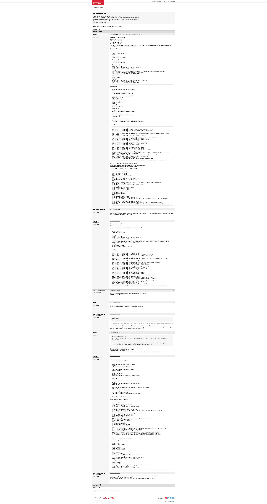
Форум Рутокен (96, 26)
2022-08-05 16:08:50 (115, 473)
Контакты (173, 1)
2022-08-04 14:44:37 (115, 302)
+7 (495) (103, 497)
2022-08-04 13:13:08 (115, 290)
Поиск (101, 7)
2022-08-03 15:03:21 (115, 209)
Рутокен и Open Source (105, 26)
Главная (95, 7)
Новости (159, 1)
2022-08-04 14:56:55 (115, 314)
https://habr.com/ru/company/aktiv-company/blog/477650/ (130, 328)
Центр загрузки (165, 1)
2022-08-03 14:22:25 (115, 34)
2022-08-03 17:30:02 (115, 221)
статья (127, 45)
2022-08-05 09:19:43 (115, 332)
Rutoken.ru (154, 1)
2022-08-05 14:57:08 (115, 356)
